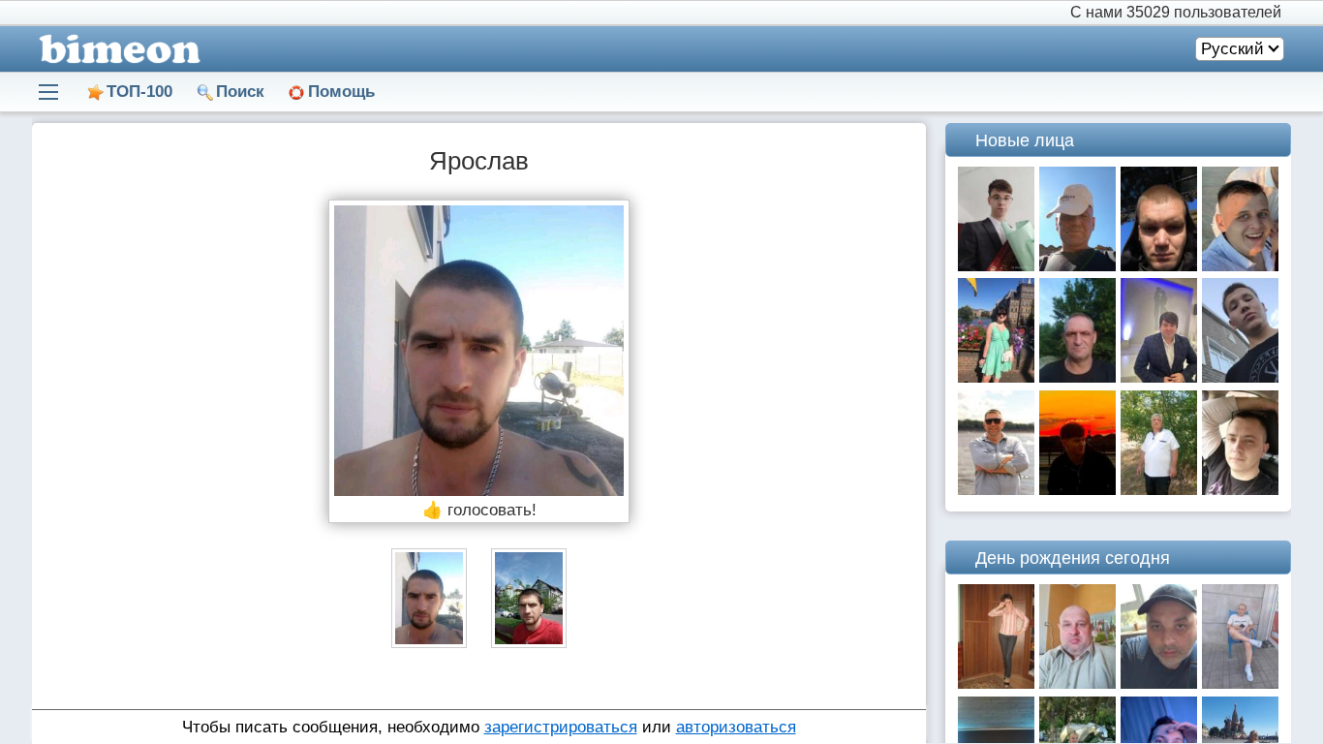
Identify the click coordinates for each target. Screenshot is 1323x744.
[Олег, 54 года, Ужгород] (1077, 683)
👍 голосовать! (479, 510)
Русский (1232, 49)
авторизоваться (736, 727)
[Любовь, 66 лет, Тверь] (996, 683)
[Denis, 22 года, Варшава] (1077, 489)
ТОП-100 (139, 91)
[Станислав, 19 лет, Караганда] (1240, 377)
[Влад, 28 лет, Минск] (1240, 489)
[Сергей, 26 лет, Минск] (1240, 266)
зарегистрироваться (560, 727)
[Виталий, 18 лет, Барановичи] (996, 266)
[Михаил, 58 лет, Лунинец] (1077, 377)
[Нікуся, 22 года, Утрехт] (996, 377)
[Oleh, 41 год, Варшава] (1240, 683)
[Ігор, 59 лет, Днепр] (1159, 489)
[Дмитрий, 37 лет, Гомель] (996, 489)
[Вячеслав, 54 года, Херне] (1159, 683)
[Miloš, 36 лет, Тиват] (1159, 377)
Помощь (341, 91)
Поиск (240, 91)
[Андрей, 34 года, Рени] (1159, 266)
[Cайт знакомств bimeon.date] (116, 49)
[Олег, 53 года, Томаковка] (1077, 266)
